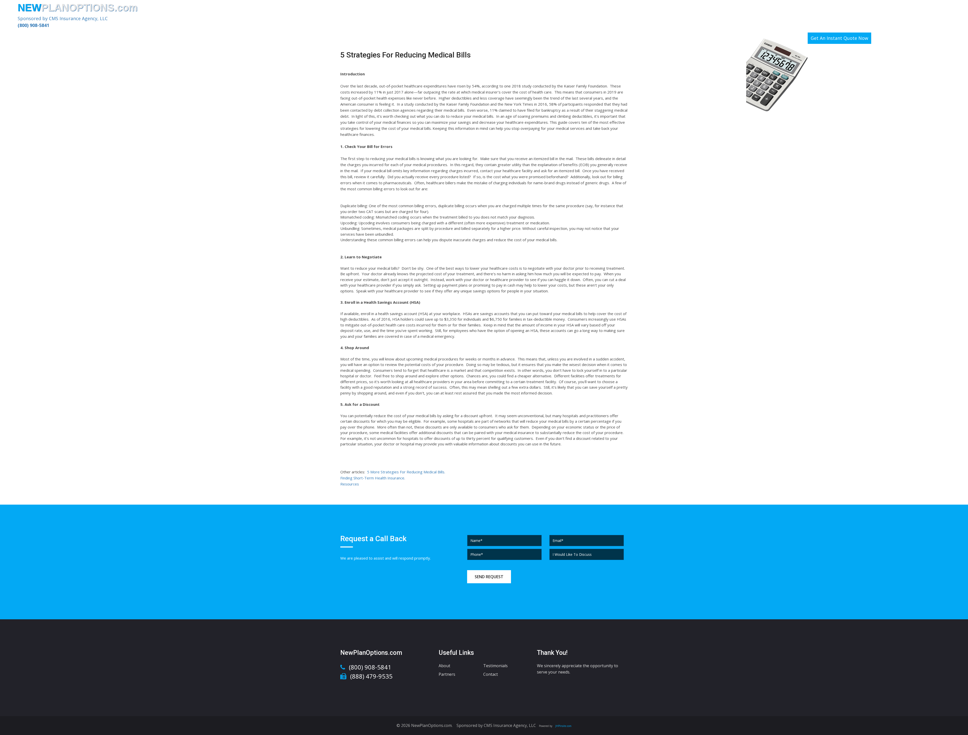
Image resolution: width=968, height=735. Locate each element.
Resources (349, 483)
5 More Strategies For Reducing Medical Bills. (406, 471)
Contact (490, 674)
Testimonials (495, 665)
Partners (447, 674)
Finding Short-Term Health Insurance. (372, 477)
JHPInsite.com (563, 726)
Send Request (489, 576)
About (444, 665)
